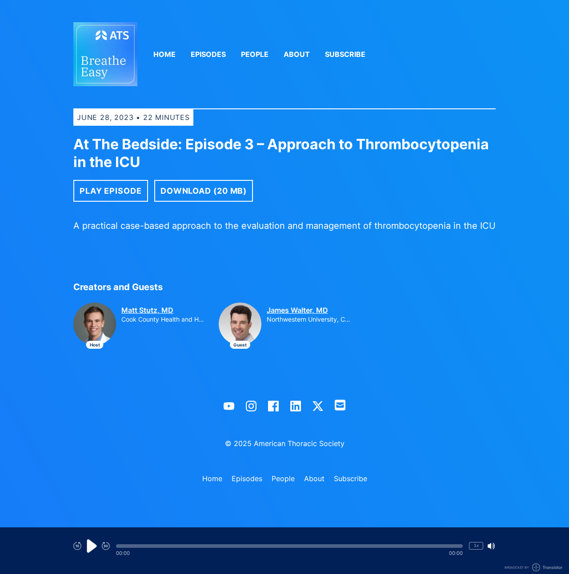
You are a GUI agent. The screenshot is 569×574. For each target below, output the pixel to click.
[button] (289, 546)
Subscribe (345, 54)
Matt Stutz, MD (147, 310)
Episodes (208, 54)
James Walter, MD (297, 310)
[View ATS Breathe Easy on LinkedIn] (295, 406)
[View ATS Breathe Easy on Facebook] (273, 406)
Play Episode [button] (111, 190)
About (297, 54)
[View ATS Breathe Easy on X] (318, 406)
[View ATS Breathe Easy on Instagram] (251, 406)
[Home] (105, 54)
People (254, 54)
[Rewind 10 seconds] (77, 546)
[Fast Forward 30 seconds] (106, 546)
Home (164, 54)
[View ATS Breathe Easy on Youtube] (229, 406)
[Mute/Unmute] (491, 546)
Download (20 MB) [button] (203, 190)
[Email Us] (340, 404)
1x (476, 545)
